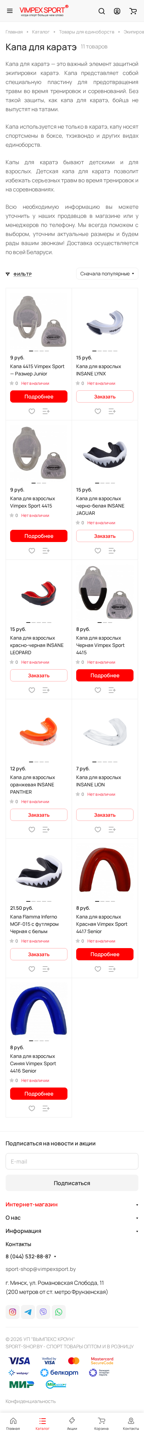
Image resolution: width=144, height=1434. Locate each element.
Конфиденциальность (31, 1401)
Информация (23, 1231)
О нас (13, 1217)
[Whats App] (59, 1312)
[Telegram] (28, 1312)
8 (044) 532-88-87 (28, 1256)
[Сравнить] (46, 411)
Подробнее (38, 396)
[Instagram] (13, 1312)
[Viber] (43, 1312)
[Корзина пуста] (133, 10)
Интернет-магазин (32, 1204)
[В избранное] (31, 411)
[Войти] (117, 10)
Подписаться (72, 1183)
